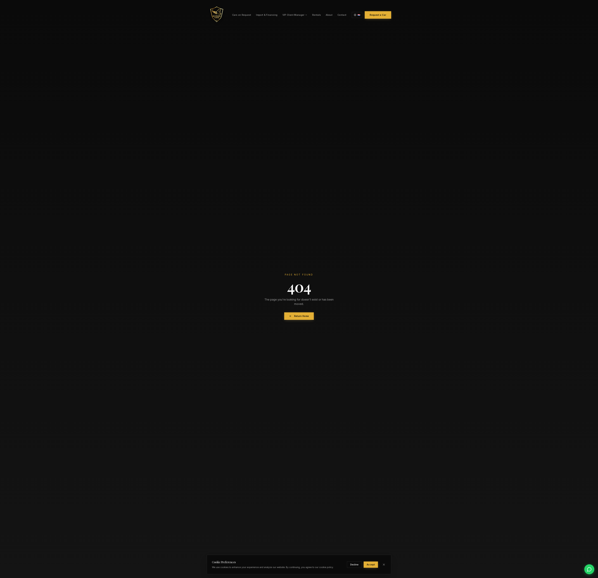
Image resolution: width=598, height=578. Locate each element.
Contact (341, 15)
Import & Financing (266, 15)
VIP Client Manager (293, 15)
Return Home (301, 316)
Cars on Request (241, 15)
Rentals (316, 15)
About (329, 15)
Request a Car (378, 15)
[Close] (384, 564)
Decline (354, 564)
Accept (371, 564)
